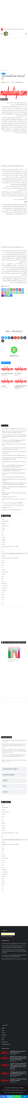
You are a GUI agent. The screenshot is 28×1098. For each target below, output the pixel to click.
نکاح (2, 600)
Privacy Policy (5, 1042)
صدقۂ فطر (3, 563)
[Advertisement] (14, 14)
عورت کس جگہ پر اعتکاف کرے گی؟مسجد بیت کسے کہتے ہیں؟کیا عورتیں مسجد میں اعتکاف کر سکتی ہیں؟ (14, 429)
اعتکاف (3, 530)
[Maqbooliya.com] (6, 34)
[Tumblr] (12, 337)
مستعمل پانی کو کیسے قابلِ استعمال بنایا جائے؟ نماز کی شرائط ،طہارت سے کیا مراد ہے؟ (12, 503)
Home (3, 70)
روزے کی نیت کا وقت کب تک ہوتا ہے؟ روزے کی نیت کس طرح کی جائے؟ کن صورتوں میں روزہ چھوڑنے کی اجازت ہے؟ (14, 452)
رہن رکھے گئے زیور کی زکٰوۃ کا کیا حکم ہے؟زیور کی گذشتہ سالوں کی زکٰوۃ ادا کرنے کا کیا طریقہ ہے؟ (14, 455)
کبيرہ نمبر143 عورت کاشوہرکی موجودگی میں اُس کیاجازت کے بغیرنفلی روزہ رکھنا (21, 386)
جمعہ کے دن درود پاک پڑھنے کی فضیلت (6, 507)
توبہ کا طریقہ (3, 537)
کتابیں (3, 581)
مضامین (3, 593)
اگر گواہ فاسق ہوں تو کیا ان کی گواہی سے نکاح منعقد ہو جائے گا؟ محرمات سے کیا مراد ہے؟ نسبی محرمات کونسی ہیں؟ (13, 474)
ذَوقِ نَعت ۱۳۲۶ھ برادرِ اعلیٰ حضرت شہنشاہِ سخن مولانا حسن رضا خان (10, 546)
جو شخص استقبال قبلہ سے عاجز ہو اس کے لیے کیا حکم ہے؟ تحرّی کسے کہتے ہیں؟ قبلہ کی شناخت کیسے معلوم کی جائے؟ (14, 480)
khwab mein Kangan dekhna (7, 374)
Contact (3, 1033)
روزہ (2, 549)
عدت (3, 567)
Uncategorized (5, 521)
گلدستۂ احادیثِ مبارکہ (4, 586)
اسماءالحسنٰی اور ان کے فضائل (5, 526)
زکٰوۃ (2, 551)
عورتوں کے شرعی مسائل (5, 572)
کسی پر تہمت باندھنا (3, 386)
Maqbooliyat (17, 1090)
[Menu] (2, 34)
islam (6, 70)
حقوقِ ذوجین (3, 540)
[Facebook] (2, 337)
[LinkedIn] (9, 337)
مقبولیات (3, 595)
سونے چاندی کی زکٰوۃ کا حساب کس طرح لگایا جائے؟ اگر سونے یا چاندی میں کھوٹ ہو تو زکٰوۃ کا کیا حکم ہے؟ (14, 462)
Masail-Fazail (7, 1090)
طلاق (2, 565)
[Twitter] (5, 337)
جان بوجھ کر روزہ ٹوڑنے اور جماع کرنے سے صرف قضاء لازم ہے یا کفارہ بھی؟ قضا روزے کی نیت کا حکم (14, 444)
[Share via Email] (24, 337)
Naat (25, 1090)
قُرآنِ (3, 576)
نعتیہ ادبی (3, 597)
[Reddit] (18, 337)
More (13, 1092)
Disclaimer (4, 1035)
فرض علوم (3, 574)
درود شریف (3, 544)
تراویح (3, 535)
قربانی (2, 579)
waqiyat (3, 523)
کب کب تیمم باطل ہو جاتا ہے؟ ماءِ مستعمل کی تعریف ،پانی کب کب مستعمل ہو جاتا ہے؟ (13, 505)
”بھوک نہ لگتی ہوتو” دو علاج (18, 374)
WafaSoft (22, 1088)
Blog (3, 1030)
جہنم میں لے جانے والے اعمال (17, 331)
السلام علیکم (3, 491)
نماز (2, 602)
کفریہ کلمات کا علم (4, 583)
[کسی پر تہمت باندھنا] (7, 381)
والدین (3, 604)
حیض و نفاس (3, 542)
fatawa (22, 1090)
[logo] (8, 935)
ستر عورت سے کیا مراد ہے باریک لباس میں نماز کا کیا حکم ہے (9, 497)
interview (10, 1092)
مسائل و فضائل (4, 590)
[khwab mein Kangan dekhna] (7, 368)
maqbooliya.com (6, 82)
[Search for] (26, 34)
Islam (7, 331)
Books (6, 1092)
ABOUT (3, 1028)
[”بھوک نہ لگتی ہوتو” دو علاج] (21, 368)
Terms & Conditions (6, 1044)
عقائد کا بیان (3, 570)
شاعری (3, 560)
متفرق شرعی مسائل (4, 588)
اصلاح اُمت (3, 528)
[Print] (2, 340)
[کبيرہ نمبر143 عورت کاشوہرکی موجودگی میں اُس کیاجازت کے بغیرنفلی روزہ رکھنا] (21, 381)
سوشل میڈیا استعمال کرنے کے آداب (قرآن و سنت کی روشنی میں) (10, 558)
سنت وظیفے (3, 556)
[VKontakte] (21, 337)
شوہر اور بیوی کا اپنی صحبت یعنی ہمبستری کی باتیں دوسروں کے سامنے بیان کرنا (12, 510)
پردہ (2, 533)
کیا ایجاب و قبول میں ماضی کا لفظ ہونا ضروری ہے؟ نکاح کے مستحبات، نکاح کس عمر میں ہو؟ (13, 477)
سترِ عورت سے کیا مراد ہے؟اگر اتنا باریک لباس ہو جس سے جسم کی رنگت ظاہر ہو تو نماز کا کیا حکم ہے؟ (14, 500)
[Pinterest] (15, 337)
